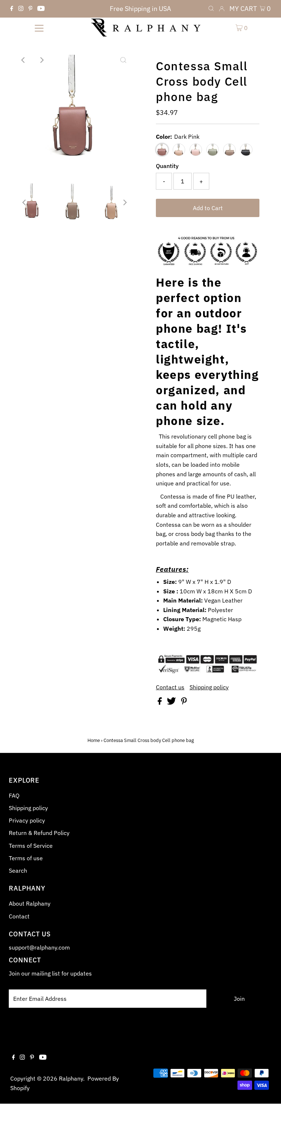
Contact (19, 916)
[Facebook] (11, 9)
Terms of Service (31, 845)
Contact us (170, 687)
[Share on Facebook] (160, 702)
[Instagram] (20, 9)
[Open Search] (211, 8)
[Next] (41, 60)
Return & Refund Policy (39, 832)
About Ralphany (29, 903)
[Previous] (23, 60)
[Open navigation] (39, 27)
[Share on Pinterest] (184, 702)
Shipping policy (209, 687)
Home (93, 740)
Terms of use (26, 858)
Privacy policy (27, 820)
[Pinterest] (30, 9)
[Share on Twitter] (172, 702)
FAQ (14, 795)
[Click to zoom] (123, 60)
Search (18, 870)
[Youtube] (40, 9)
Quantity (167, 165)
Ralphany (71, 1078)
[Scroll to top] (266, 1126)
